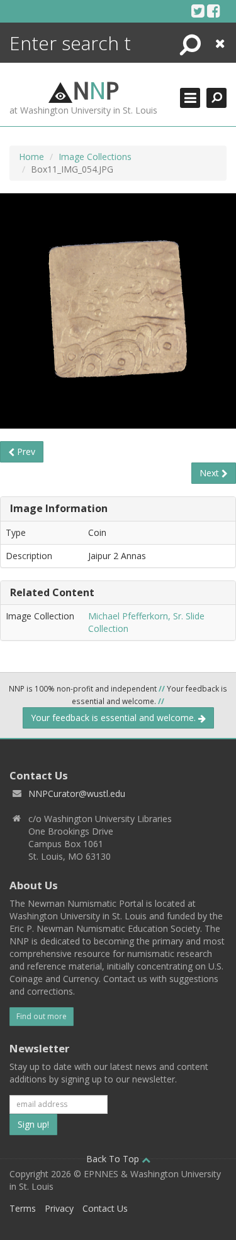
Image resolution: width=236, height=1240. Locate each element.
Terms (22, 1208)
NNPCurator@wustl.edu (76, 793)
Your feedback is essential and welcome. (114, 718)
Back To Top (114, 1159)
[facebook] (213, 10)
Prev (24, 451)
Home (31, 157)
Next (210, 473)
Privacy (59, 1208)
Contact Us (105, 1208)
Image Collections (95, 157)
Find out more (41, 1016)
